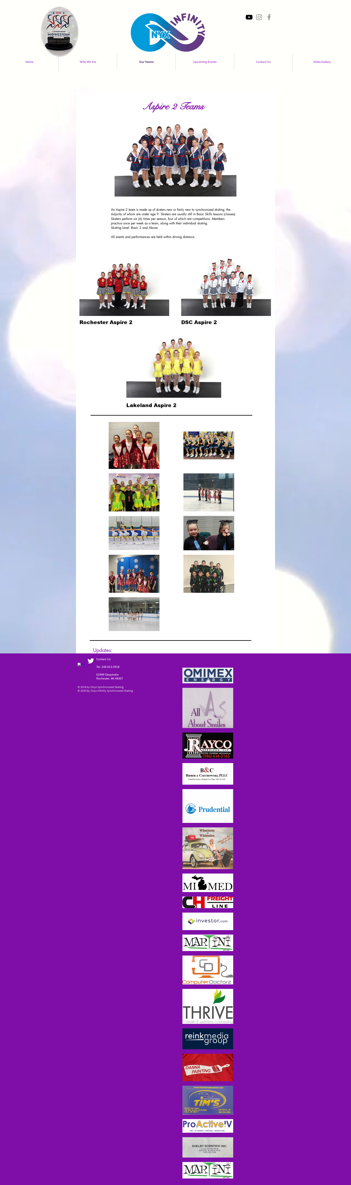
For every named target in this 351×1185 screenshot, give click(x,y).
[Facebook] (269, 17)
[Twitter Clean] (90, 661)
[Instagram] (259, 17)
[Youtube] (249, 17)
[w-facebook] (81, 666)
